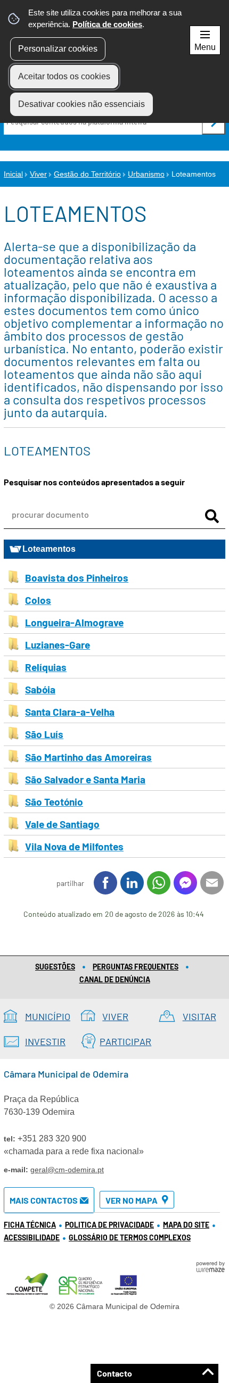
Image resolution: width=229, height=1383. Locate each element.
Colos (38, 600)
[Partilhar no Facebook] (105, 883)
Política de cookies (107, 24)
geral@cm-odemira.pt (67, 1169)
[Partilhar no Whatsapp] (158, 883)
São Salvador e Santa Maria (85, 779)
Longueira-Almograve (74, 622)
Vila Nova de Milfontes (74, 846)
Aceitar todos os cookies (64, 76)
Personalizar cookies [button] (57, 48)
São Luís (44, 734)
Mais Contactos (44, 1200)
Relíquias (46, 667)
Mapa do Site (186, 1224)
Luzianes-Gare (57, 645)
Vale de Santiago (62, 824)
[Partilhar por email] (212, 883)
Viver (38, 174)
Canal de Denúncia (114, 979)
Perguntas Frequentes (135, 966)
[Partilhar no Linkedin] (132, 883)
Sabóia (40, 689)
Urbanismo (146, 174)
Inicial (13, 174)
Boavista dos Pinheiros (76, 578)
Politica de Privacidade (109, 1224)
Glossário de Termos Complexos (130, 1237)
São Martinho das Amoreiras (88, 757)
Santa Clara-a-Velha (69, 712)
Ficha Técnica (30, 1224)
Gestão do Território (87, 174)
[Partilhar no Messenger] (185, 883)
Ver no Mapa (131, 1200)
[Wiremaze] (210, 1266)
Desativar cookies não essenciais (81, 104)
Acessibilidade (32, 1237)
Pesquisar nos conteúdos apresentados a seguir (94, 482)
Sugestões (55, 966)
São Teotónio (54, 802)
